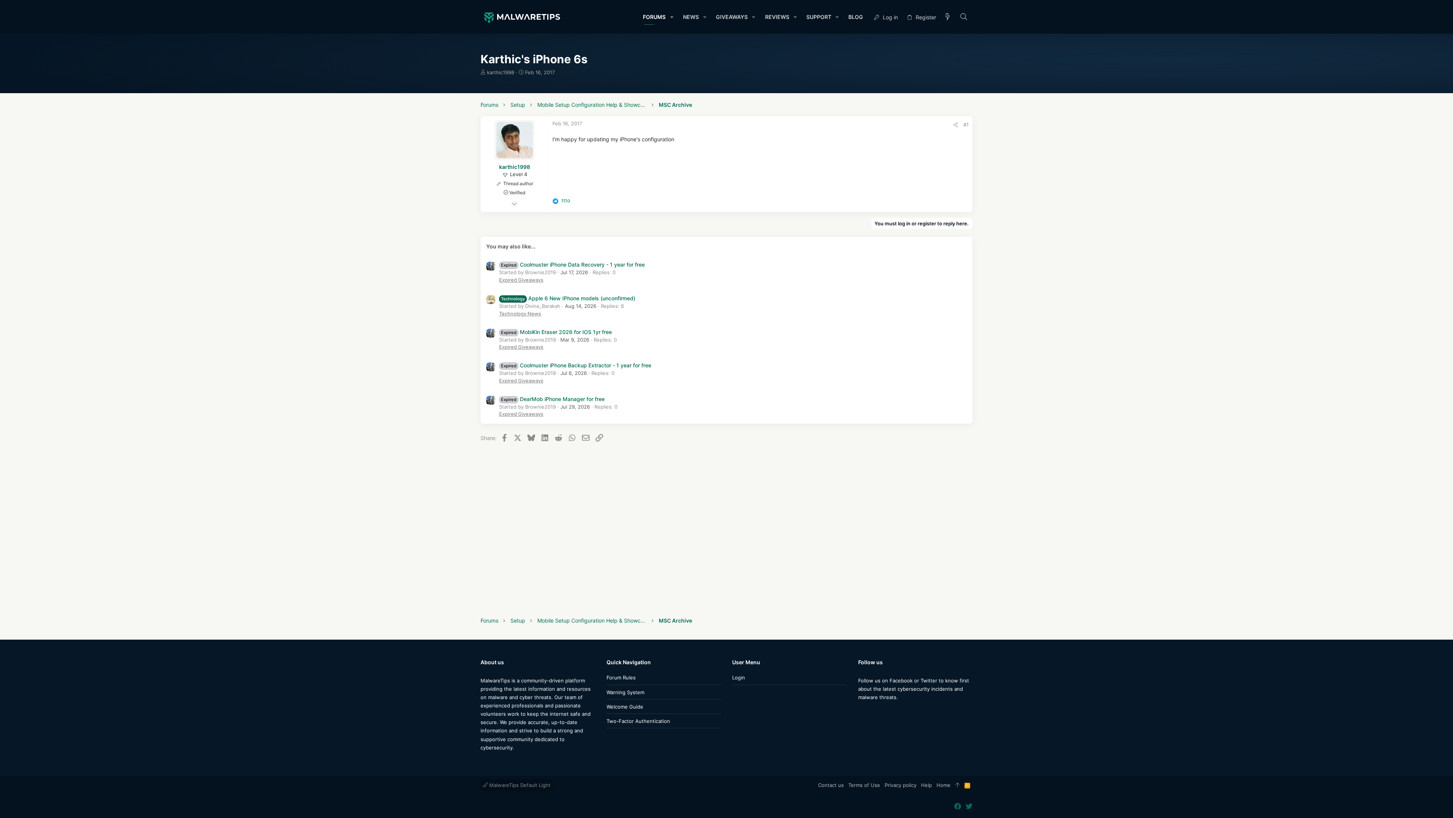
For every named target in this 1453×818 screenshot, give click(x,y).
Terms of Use (864, 785)
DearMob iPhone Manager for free (553, 399)
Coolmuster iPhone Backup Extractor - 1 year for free (576, 365)
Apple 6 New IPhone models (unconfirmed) (568, 298)
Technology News (520, 314)
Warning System (625, 692)
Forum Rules (621, 677)
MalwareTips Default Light (519, 785)
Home (944, 785)
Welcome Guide (625, 707)
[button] (671, 17)
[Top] (957, 785)
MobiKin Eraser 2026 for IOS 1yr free (556, 332)
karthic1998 (500, 72)
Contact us (831, 785)
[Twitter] (873, 712)
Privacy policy (900, 785)
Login (738, 677)
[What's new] (947, 17)
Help (926, 785)
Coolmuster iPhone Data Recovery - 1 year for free (573, 264)
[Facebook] (861, 712)
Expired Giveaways (521, 280)
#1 (966, 125)
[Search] (963, 17)
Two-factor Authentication (638, 721)
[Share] (956, 124)
